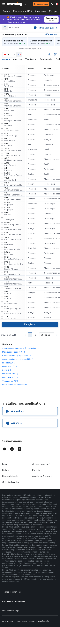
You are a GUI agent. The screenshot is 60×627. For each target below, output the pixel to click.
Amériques (40, 11)
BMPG (13, 174)
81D (8, 169)
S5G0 (11, 268)
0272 (10, 95)
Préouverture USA (22, 11)
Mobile (5, 470)
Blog (4, 464)
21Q (8, 85)
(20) (7, 363)
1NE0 (13, 149)
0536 (13, 228)
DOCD (8, 253)
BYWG (8, 115)
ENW (7, 214)
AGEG (10, 164)
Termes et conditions (11, 592)
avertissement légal (10, 611)
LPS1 (13, 258)
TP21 (12, 154)
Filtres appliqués (44, 28)
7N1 (10, 303)
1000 (12, 238)
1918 (9, 80)
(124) (10, 381)
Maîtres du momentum (41, 40)
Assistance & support (42, 476)
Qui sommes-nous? (41, 464)
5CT (8, 243)
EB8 (13, 308)
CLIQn (9, 204)
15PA (13, 100)
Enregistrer (30, 324)
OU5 (13, 189)
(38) (12, 352)
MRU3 (13, 263)
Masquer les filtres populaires (28, 48)
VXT (8, 293)
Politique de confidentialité (13, 601)
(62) (8, 377)
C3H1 (13, 159)
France (6, 11)
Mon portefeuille (10, 476)
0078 (13, 199)
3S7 (11, 130)
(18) (15, 385)
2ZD (9, 219)
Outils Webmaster (10, 482)
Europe (53, 11)
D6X (8, 125)
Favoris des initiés (13, 40)
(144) (15, 355)
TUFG (13, 278)
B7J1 (10, 134)
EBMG (13, 224)
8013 (13, 184)
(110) (8, 374)
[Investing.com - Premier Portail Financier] (17, 4)
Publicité (36, 470)
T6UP (10, 179)
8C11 (13, 313)
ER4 (13, 120)
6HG (13, 194)
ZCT (10, 317)
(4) (19, 348)
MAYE (9, 139)
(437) (8, 366)
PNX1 (12, 233)
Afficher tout (51, 34)
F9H (13, 273)
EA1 (12, 248)
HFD (8, 90)
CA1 (8, 144)
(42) (16, 359)
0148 (13, 75)
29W (9, 110)
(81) (6, 370)
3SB (13, 288)
